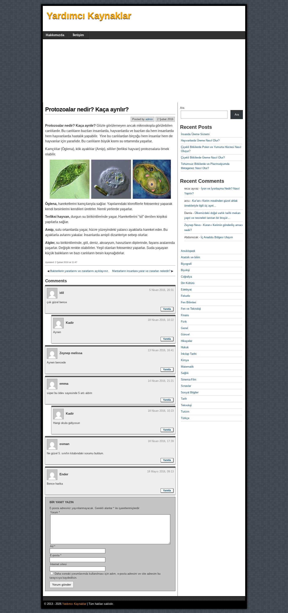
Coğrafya (186, 276)
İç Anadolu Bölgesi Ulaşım (217, 237)
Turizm (185, 411)
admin (149, 119)
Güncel (185, 334)
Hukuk (185, 347)
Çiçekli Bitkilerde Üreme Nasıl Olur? (203, 157)
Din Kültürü (187, 283)
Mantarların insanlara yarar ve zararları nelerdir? (141, 271)
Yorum (55, 512)
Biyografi (186, 263)
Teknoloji (186, 405)
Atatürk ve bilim (190, 257)
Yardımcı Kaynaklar (89, 15)
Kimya (185, 360)
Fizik (184, 321)
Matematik (187, 366)
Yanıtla (167, 309)
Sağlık (185, 373)
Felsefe (185, 295)
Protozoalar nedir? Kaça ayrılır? (87, 109)
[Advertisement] (144, 70)
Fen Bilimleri (188, 302)
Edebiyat (186, 289)
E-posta (55, 555)
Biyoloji (185, 270)
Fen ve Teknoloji (191, 308)
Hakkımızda (55, 35)
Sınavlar (186, 385)
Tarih (184, 398)
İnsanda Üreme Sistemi (195, 134)
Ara (182, 107)
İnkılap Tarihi (188, 353)
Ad (52, 546)
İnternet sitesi (58, 564)
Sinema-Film (188, 379)
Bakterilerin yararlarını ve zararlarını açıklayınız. (79, 271)
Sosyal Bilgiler (189, 392)
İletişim (78, 35)
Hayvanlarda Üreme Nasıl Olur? (200, 140)
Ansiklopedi (188, 251)
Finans (185, 315)
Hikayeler (186, 341)
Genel (184, 328)
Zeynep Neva (192, 225)
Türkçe (185, 418)
